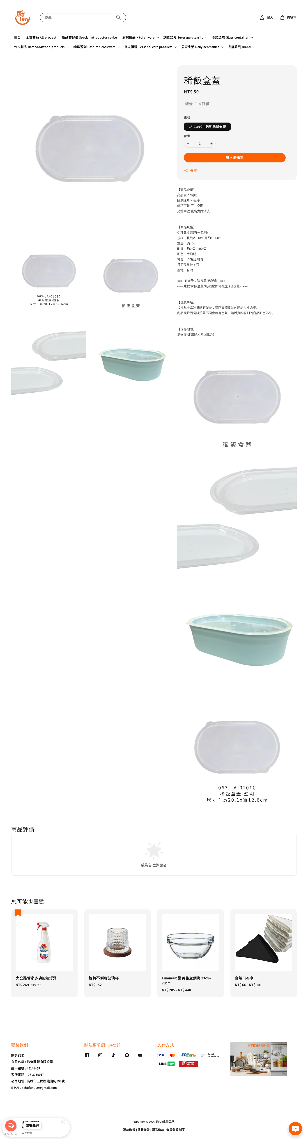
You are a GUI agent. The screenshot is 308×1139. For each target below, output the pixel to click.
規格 (187, 117)
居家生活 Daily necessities (200, 47)
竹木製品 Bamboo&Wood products (39, 47)
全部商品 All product (41, 37)
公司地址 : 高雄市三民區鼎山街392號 (38, 1081)
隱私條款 (158, 1130)
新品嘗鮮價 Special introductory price (89, 37)
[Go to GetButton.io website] (11, 1134)
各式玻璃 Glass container (230, 37)
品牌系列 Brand (239, 47)
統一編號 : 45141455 (25, 1068)
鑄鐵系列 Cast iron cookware (95, 47)
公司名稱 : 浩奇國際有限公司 (32, 1062)
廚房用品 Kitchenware (138, 37)
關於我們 (17, 1055)
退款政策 (129, 1130)
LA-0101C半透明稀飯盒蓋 (207, 127)
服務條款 (144, 1130)
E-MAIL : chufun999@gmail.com (34, 1088)
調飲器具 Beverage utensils (183, 37)
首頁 (17, 37)
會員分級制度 (175, 1130)
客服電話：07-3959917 (27, 1075)
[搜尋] (118, 17)
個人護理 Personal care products (148, 47)
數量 (187, 136)
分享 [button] (193, 171)
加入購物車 (235, 157)
